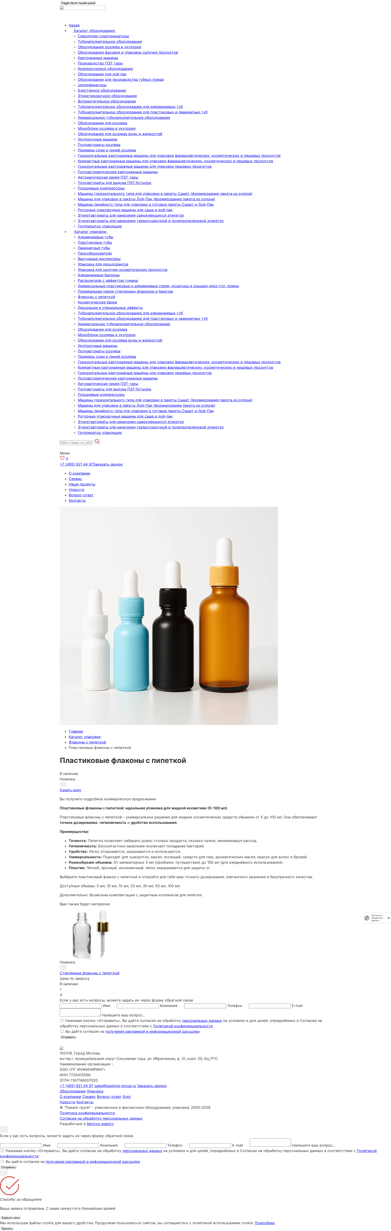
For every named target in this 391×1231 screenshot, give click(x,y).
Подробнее (265, 1223)
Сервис (75, 478)
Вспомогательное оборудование (107, 101)
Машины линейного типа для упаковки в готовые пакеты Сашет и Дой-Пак (146, 204)
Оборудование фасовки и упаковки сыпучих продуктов (128, 52)
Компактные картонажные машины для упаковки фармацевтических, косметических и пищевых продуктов (175, 161)
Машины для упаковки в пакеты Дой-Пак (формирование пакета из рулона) (146, 199)
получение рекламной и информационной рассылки (152, 1031)
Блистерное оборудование (102, 90)
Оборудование (73, 1091)
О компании (79, 473)
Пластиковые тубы (95, 242)
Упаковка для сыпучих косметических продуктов (122, 269)
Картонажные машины (98, 57)
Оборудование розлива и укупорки (109, 47)
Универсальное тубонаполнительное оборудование (124, 117)
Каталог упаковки (85, 736)
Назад (74, 25)
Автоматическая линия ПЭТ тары (108, 177)
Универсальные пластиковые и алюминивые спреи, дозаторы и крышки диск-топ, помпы (158, 286)
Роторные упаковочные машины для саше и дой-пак (125, 210)
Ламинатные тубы (94, 248)
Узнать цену (70, 790)
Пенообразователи (95, 253)
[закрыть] (389, 918)
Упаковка (95, 1091)
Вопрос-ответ (81, 495)
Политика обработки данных (377, 918)
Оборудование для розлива (102, 123)
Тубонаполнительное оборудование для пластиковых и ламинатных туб (142, 112)
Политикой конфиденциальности (183, 1026)
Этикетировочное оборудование (107, 95)
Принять (7, 1228)
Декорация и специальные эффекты (110, 307)
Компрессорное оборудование (105, 68)
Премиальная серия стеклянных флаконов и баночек (125, 291)
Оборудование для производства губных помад (121, 79)
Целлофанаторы (92, 85)
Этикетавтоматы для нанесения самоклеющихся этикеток (131, 215)
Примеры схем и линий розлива (107, 150)
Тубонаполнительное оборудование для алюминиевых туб (130, 106)
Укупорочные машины (97, 139)
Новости (76, 489)
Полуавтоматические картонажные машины (118, 172)
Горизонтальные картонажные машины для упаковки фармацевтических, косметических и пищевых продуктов (179, 155)
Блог (127, 1096)
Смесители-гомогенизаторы (103, 36)
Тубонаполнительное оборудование (110, 41)
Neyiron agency (100, 1123)
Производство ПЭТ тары (100, 63)
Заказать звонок (108, 464)
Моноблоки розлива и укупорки (107, 128)
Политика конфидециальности (87, 1113)
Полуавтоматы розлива (99, 144)
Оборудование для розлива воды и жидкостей (120, 133)
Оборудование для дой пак (102, 74)
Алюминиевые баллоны (99, 275)
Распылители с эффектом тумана (108, 280)
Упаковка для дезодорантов (103, 264)
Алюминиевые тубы (95, 237)
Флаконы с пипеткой (96, 296)
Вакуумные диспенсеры (99, 258)
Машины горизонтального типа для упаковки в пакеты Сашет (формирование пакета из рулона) (165, 193)
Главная (76, 731)
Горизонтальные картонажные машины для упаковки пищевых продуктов (145, 166)
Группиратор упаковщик (100, 226)
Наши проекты (82, 484)
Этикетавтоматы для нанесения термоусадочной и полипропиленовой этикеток (151, 220)
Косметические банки (97, 302)
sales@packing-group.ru (115, 1085)
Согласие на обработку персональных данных (101, 1118)
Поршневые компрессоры (101, 188)
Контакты (77, 500)
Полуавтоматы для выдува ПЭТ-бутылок (114, 182)
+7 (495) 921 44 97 (76, 464)
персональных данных (202, 1020)
